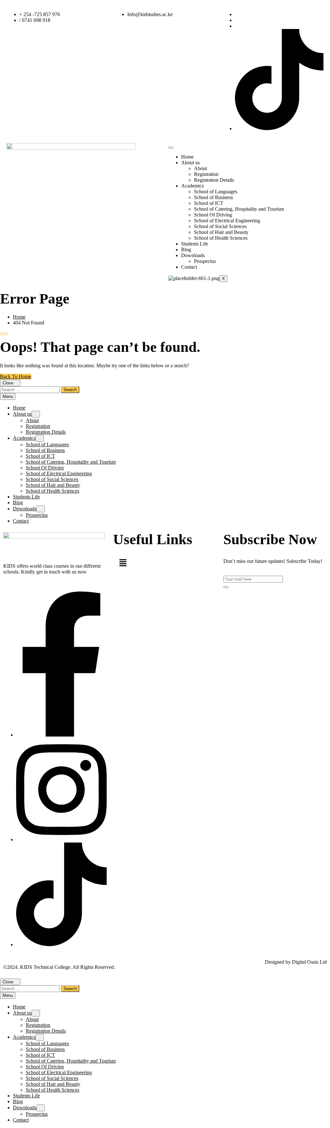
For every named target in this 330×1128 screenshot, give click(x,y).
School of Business (213, 197)
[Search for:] (30, 389)
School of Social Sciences (220, 226)
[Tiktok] (279, 128)
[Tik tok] (61, 944)
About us (190, 162)
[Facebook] (61, 735)
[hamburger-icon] (170, 148)
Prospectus (205, 261)
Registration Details (214, 180)
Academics (192, 185)
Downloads (193, 255)
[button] (139, 563)
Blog (186, 249)
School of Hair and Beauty (221, 232)
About (200, 168)
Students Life (194, 243)
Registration (206, 174)
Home (187, 156)
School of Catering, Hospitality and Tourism (239, 209)
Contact (189, 267)
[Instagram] (61, 839)
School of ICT (208, 203)
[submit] (225, 587)
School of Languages (215, 191)
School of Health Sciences (221, 238)
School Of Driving (213, 214)
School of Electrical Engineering (227, 220)
